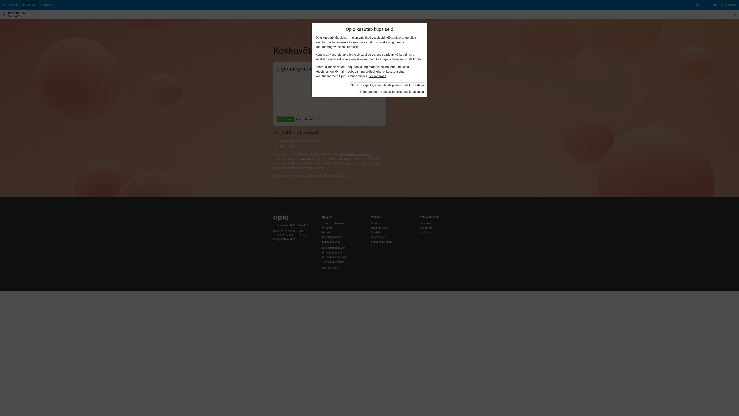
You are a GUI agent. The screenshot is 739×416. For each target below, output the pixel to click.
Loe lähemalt (377, 76)
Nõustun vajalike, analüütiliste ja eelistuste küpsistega (387, 85)
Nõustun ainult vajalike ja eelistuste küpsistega (392, 92)
